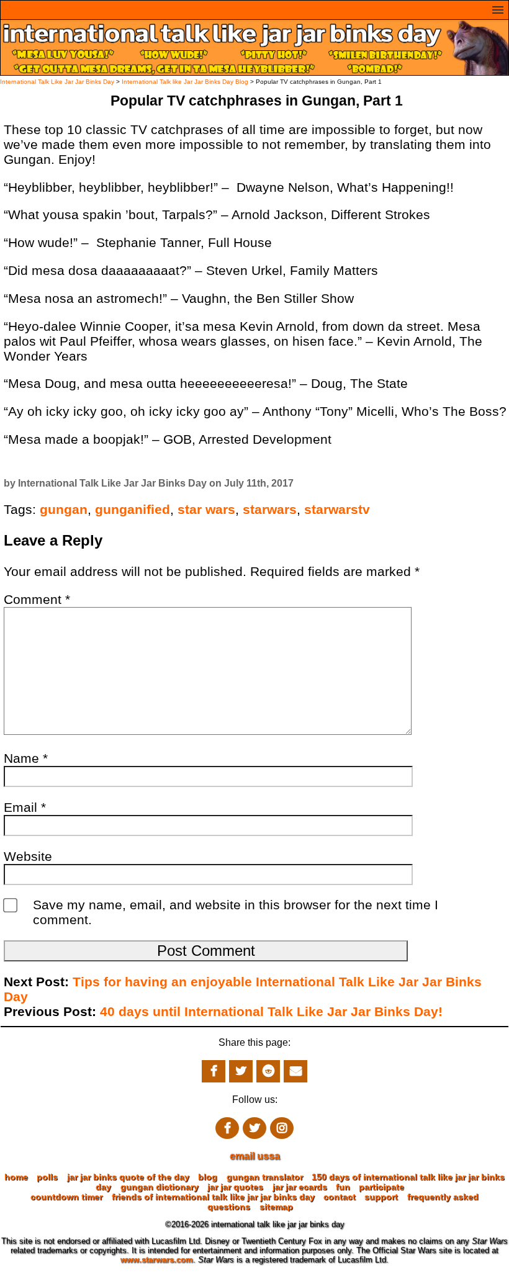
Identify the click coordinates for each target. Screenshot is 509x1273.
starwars (270, 509)
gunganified (132, 509)
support (381, 1197)
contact (339, 1197)
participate (381, 1187)
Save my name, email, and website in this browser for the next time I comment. (235, 912)
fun (343, 1187)
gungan (64, 509)
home (16, 1177)
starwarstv (337, 509)
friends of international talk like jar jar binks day (213, 1197)
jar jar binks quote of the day (128, 1177)
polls (47, 1177)
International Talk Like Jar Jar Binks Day (57, 81)
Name (26, 758)
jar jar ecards (300, 1187)
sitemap (276, 1207)
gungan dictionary (159, 1187)
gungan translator (265, 1177)
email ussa (255, 1156)
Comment (37, 599)
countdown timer (66, 1197)
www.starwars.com (156, 1259)
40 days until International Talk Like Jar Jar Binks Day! (271, 1011)
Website (28, 856)
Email (25, 807)
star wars (206, 509)
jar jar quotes (235, 1187)
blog (207, 1177)
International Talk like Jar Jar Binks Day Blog (185, 81)
